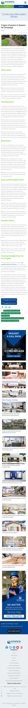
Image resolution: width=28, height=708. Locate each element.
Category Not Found (9, 300)
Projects (14, 658)
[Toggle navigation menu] (25, 2)
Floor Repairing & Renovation (14, 668)
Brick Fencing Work (14, 678)
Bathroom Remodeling (14, 665)
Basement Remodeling (14, 670)
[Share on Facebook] (2, 307)
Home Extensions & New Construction (14, 680)
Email (21, 6)
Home (14, 653)
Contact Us (14, 660)
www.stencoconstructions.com (16, 696)
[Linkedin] (14, 647)
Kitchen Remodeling (14, 663)
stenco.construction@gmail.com (16, 693)
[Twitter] (10, 647)
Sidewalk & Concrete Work (14, 675)
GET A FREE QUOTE (14, 631)
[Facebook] (6, 647)
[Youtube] (17, 647)
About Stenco (14, 655)
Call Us (8, 6)
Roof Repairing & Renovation (14, 673)
